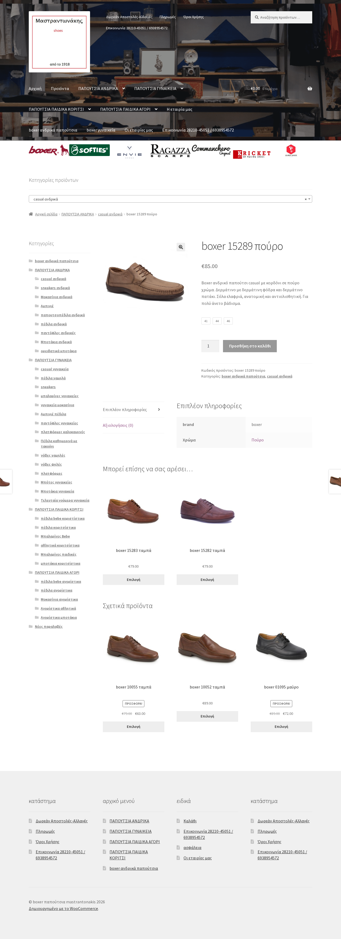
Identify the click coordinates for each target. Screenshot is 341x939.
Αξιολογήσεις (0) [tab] (118, 425)
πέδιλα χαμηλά (53, 378)
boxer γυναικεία (101, 130)
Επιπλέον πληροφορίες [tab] (125, 409)
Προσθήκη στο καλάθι (250, 345)
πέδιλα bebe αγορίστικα (61, 581)
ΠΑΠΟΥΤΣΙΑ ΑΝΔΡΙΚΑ (98, 88)
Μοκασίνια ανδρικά (56, 296)
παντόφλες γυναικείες (59, 423)
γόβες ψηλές (51, 464)
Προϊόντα (60, 88)
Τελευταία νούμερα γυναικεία (65, 500)
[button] (181, 247)
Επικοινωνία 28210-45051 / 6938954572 (137, 28)
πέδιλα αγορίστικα (56, 590)
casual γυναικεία (54, 369)
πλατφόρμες (51, 473)
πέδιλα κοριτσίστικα (58, 527)
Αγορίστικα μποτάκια (59, 617)
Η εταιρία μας (179, 109)
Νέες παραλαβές (49, 626)
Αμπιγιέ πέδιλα (53, 414)
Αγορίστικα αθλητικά (58, 608)
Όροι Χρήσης (193, 16)
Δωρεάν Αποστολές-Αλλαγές (129, 16)
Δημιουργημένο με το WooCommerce (63, 908)
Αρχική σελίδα (46, 214)
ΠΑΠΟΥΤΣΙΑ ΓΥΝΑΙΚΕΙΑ (155, 88)
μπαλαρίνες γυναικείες (60, 395)
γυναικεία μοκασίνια (57, 405)
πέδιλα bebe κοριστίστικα (62, 518)
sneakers (48, 386)
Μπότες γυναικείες (56, 482)
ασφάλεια (192, 847)
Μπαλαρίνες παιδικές (58, 554)
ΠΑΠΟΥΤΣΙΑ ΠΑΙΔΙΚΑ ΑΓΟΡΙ (125, 109)
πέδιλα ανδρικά (54, 324)
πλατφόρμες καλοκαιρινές (63, 431)
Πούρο (257, 439)
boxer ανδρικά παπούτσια (53, 130)
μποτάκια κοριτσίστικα (60, 563)
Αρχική (35, 88)
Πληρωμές (168, 16)
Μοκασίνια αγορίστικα (59, 599)
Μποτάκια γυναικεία (57, 491)
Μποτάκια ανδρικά (56, 341)
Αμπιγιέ (47, 306)
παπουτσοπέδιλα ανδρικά (63, 315)
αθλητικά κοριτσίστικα (60, 545)
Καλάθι (190, 820)
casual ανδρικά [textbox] (169, 199)
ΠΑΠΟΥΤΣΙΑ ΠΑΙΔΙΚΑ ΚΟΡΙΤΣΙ (56, 109)
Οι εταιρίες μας (139, 130)
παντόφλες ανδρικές (58, 332)
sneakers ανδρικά (55, 287)
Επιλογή (133, 579)
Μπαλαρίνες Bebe (55, 536)
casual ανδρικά (110, 214)
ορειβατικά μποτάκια (58, 350)
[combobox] (170, 199)
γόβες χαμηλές (53, 455)
